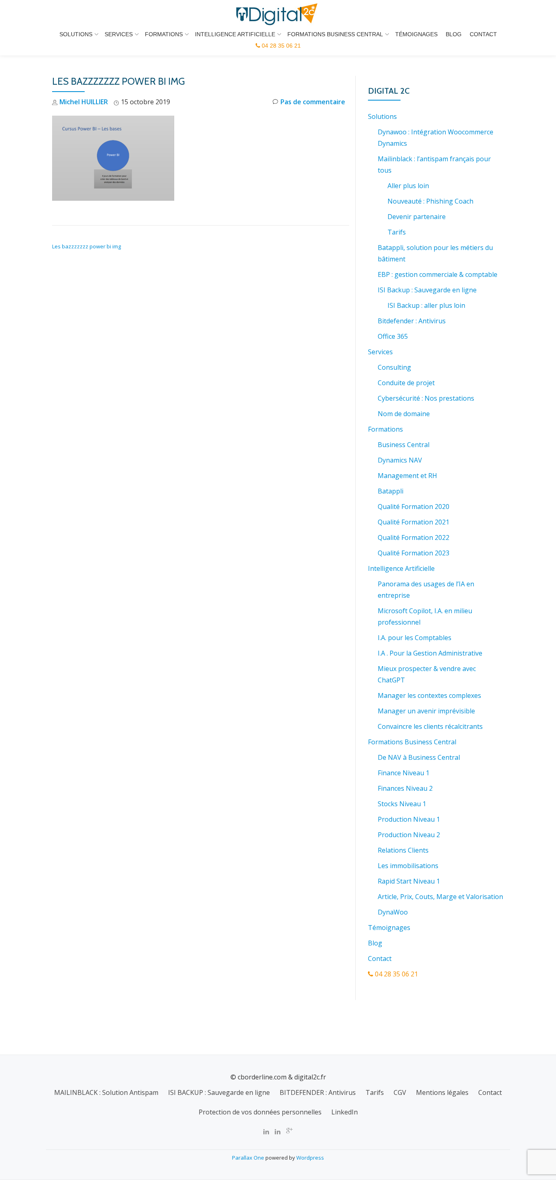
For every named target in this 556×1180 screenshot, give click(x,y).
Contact (483, 34)
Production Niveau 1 (409, 819)
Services (119, 34)
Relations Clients (403, 850)
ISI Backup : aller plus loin (426, 305)
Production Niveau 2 (409, 834)
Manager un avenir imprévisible (426, 710)
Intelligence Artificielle (235, 34)
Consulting (394, 367)
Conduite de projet (406, 382)
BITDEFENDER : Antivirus (318, 1092)
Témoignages (416, 34)
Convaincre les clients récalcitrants (430, 726)
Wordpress (310, 1157)
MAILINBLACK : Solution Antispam (106, 1092)
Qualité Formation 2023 (413, 552)
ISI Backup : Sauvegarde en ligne (427, 289)
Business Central (403, 444)
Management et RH (407, 475)
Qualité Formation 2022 (413, 537)
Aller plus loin (408, 185)
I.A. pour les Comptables (414, 637)
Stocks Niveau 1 (402, 803)
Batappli (390, 491)
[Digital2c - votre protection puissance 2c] (278, 14)
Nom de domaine (404, 413)
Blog (454, 34)
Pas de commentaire (312, 101)
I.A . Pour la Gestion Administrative (430, 653)
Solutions (75, 34)
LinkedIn (344, 1112)
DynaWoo (393, 912)
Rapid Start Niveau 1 (409, 881)
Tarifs (396, 232)
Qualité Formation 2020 (413, 506)
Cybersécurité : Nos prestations (426, 398)
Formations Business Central (335, 34)
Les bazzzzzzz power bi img (86, 246)
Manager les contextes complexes (429, 695)
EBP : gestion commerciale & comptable (437, 274)
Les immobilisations (408, 865)
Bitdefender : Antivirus (412, 320)
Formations (164, 34)
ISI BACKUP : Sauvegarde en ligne (219, 1092)
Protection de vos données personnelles (260, 1112)
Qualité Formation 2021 (413, 522)
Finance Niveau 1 (403, 772)
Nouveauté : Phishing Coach (430, 201)
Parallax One (248, 1157)
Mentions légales (442, 1092)
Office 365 (393, 336)
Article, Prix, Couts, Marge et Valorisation (440, 896)
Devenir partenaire (416, 216)
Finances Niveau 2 (405, 788)
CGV (400, 1092)
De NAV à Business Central (419, 757)
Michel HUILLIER (83, 101)
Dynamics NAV (400, 460)
